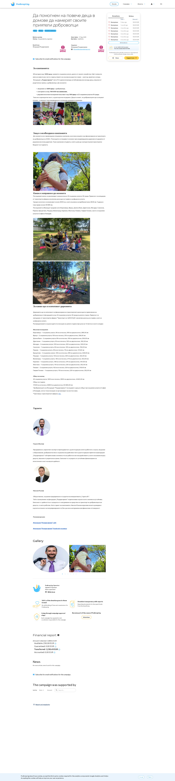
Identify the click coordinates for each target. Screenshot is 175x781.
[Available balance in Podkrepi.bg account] (55, 643)
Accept (141, 777)
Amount (49, 690)
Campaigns (126, 4)
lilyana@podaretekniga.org (81, 49)
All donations (123, 42)
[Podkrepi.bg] (20, 4)
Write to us (51, 592)
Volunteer (86, 617)
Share (117, 58)
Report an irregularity (43, 704)
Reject (150, 777)
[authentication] (152, 4)
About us (140, 4)
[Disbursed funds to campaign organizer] (59, 649)
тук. (59, 394)
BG (161, 4)
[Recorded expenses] (54, 652)
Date (40, 690)
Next (102, 559)
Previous (34, 559)
